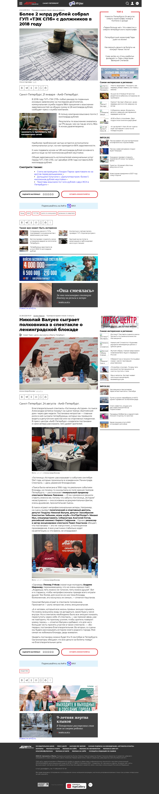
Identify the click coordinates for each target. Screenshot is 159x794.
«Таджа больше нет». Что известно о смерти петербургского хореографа (120, 28)
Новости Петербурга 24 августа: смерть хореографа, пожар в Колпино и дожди (120, 19)
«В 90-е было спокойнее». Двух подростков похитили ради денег (124, 119)
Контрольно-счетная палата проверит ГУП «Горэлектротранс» (82, 232)
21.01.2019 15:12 (24, 10)
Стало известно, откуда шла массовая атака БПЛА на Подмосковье (121, 407)
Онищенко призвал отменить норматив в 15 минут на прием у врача (122, 159)
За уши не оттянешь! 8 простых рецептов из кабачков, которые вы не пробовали (125, 96)
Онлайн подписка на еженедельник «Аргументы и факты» (111, 746)
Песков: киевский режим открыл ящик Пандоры (122, 150)
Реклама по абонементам (90, 749)
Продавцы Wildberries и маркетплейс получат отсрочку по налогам (124, 415)
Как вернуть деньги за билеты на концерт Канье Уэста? (120, 48)
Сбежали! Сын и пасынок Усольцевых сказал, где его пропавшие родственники (125, 361)
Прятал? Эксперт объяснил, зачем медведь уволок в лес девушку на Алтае (124, 104)
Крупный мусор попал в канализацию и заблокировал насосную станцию (81, 241)
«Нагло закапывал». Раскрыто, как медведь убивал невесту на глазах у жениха (124, 88)
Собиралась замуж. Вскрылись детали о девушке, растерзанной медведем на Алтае (123, 112)
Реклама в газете (53, 749)
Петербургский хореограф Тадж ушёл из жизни (120, 38)
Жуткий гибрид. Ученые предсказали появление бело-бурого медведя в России (125, 353)
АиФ (34, 82)
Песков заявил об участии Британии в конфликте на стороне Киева (124, 141)
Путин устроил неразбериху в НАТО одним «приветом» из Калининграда (124, 398)
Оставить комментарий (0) (79, 194)
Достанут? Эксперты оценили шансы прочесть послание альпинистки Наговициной (125, 336)
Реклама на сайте (70, 749)
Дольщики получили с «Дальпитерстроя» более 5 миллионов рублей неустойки (61, 178)
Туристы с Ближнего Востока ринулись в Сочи (121, 166)
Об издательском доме (45, 746)
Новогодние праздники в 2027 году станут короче (124, 174)
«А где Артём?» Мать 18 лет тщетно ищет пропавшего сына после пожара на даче (124, 129)
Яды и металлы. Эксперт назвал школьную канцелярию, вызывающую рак (123, 377)
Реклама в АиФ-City (110, 749)
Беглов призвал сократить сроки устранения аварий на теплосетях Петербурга (43, 241)
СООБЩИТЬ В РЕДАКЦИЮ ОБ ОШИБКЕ (102, 751)
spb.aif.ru (39, 391)
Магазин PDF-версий (77, 746)
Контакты (39, 749)
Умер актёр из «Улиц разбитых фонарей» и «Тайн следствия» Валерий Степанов (119, 58)
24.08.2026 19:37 (25, 316)
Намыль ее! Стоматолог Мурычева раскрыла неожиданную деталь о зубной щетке (124, 344)
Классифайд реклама (44, 751)
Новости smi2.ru (27, 308)
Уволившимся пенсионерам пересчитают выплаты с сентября (123, 390)
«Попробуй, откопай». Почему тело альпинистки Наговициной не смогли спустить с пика (124, 369)
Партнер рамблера (57, 784)
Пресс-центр (62, 746)
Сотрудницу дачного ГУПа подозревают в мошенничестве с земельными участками (43, 233)
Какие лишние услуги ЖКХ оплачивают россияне (120, 423)
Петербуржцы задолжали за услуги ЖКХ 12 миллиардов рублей (41, 249)
